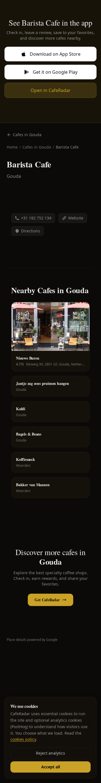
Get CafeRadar (47, 600)
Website (75, 218)
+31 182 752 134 (36, 218)
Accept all (50, 766)
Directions (30, 231)
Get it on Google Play (55, 72)
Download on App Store (55, 54)
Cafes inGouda (36, 147)
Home (12, 147)
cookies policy (23, 739)
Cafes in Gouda (27, 134)
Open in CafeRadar (51, 90)
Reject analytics (50, 753)
